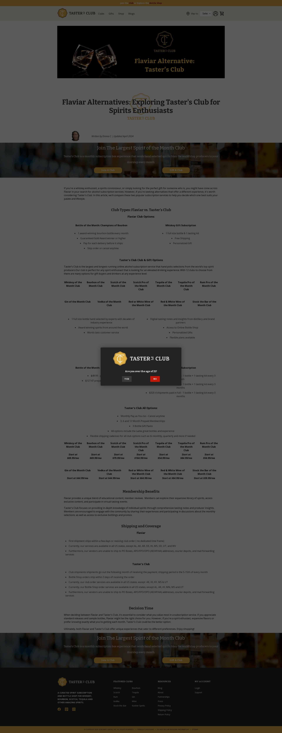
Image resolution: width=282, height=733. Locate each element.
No (155, 379)
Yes (126, 379)
